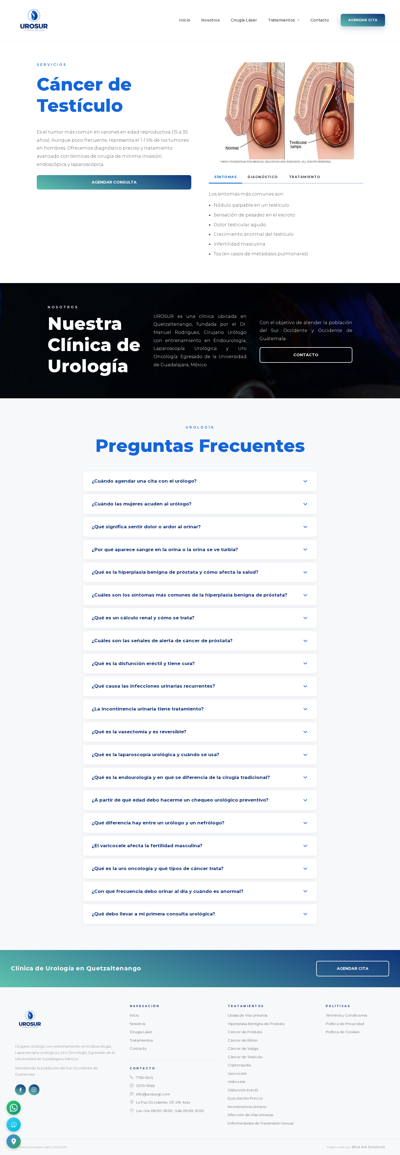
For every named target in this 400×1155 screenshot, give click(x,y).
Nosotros (210, 20)
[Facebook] (20, 1089)
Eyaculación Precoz (245, 1098)
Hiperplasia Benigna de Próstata (256, 1024)
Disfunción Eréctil (243, 1090)
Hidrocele (236, 1081)
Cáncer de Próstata (245, 1032)
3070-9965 (145, 1085)
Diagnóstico (263, 177)
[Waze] (14, 1124)
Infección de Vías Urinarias (250, 1115)
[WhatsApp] (14, 1108)
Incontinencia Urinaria (247, 1106)
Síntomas (225, 177)
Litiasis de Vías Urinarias (247, 1015)
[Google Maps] (14, 1141)
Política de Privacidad (345, 1024)
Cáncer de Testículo (245, 1057)
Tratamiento (305, 177)
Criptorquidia (239, 1065)
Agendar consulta (114, 182)
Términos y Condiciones (346, 1015)
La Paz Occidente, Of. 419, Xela (163, 1102)
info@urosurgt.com (153, 1094)
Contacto (319, 20)
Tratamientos (281, 20)
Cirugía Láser (244, 20)
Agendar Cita (362, 20)
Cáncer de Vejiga (243, 1048)
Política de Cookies (342, 1032)
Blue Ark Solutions (368, 1147)
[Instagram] (34, 1089)
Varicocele (237, 1073)
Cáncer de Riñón (242, 1040)
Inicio (184, 20)
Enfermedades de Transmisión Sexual (260, 1123)
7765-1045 (144, 1077)
